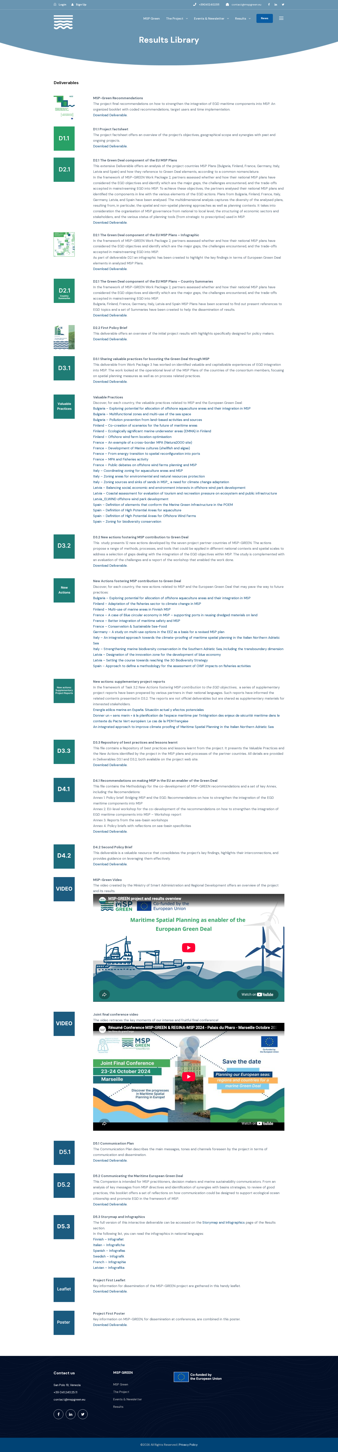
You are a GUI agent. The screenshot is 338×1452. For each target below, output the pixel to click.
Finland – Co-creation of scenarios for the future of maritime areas (145, 425)
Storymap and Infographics (223, 1222)
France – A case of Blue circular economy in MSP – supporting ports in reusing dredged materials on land (175, 615)
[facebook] (269, 4)
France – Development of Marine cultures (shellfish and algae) (141, 448)
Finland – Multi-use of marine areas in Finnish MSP (132, 609)
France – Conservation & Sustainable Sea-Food (130, 626)
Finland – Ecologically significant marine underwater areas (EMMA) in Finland (152, 431)
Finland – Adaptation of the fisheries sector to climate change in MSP (147, 604)
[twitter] (283, 4)
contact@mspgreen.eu (246, 4)
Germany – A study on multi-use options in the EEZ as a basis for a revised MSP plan (158, 632)
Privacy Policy (188, 1445)
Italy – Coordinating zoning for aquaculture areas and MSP (138, 470)
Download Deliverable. (110, 115)
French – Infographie (109, 1262)
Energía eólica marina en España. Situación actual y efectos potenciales (148, 710)
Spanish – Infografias (109, 1250)
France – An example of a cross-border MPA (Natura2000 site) (142, 442)
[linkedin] (276, 4)
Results (240, 18)
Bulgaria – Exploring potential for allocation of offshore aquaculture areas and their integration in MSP (172, 408)
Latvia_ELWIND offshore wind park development (130, 499)
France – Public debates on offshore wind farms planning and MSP (145, 465)
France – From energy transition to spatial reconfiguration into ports (146, 453)
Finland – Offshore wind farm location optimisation (132, 437)
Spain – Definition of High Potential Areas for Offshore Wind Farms (144, 516)
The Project (174, 18)
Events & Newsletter (209, 18)
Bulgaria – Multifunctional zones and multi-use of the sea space (142, 414)
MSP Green (151, 18)
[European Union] (199, 1377)
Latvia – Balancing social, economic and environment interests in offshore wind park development (169, 488)
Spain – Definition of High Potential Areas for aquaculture (137, 510)
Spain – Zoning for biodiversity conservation (127, 521)
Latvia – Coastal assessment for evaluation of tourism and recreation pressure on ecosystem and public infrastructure (185, 493)
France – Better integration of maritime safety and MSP (136, 621)
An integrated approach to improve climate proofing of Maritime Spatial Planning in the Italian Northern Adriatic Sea (183, 727)
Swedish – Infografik (108, 1256)
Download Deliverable (110, 222)
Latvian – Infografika (108, 1268)
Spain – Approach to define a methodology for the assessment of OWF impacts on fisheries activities (172, 666)
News (264, 18)
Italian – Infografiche (109, 1245)
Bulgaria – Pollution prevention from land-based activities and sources (147, 420)
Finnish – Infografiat (108, 1239)
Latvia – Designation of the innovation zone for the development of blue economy (157, 654)
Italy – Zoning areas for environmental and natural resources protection (149, 476)
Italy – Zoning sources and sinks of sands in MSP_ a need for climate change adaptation (161, 482)
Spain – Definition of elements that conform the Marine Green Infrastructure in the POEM (163, 505)
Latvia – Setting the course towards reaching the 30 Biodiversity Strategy (150, 660)
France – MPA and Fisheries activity (120, 459)
